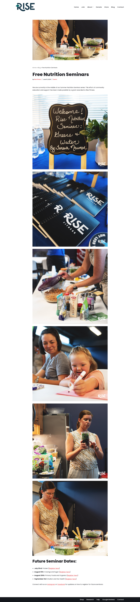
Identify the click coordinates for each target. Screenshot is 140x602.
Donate (99, 7)
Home (76, 7)
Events (55, 79)
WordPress (34, 599)
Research (90, 599)
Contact (120, 7)
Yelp (98, 599)
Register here (54, 568)
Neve (18, 599)
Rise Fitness (37, 79)
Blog (113, 7)
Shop (82, 599)
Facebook (61, 584)
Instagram (51, 584)
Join (83, 7)
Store (106, 7)
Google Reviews (108, 599)
